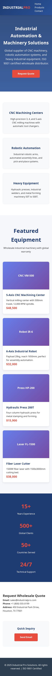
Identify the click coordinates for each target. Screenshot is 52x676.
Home (38, 3)
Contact (39, 10)
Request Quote (26, 73)
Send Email (26, 637)
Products (39, 7)
